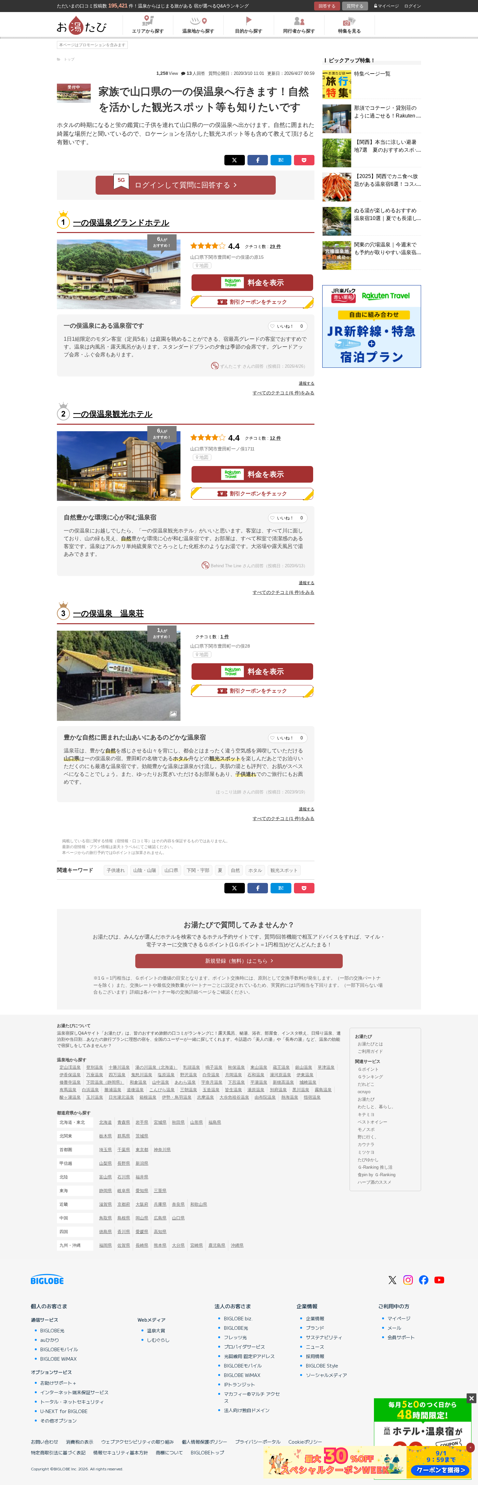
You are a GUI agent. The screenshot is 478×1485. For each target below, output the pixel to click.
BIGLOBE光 (52, 1330)
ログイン (412, 6)
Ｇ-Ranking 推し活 (375, 1167)
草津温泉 (326, 1067)
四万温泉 (117, 1074)
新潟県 (142, 1163)
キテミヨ (366, 1114)
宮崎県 (196, 1245)
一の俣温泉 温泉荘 (108, 613)
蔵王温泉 (281, 1067)
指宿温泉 (312, 1097)
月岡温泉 (233, 1074)
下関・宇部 (198, 870)
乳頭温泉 (191, 1067)
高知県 (160, 1231)
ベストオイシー (372, 1122)
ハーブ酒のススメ (375, 1182)
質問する (355, 6)
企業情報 (307, 1306)
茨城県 (142, 1136)
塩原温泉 (166, 1074)
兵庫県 (160, 1204)
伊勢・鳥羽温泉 (177, 1097)
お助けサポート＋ (58, 1383)
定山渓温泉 (70, 1067)
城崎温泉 (307, 1082)
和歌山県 (198, 1204)
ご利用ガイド (370, 1051)
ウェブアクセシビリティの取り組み (137, 1441)
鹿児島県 (216, 1245)
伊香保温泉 (70, 1074)
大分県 (178, 1245)
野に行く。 (368, 1136)
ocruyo (364, 1091)
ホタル (255, 870)
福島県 (214, 1122)
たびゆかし (368, 1159)
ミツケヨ (366, 1152)
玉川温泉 (94, 1097)
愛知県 (142, 1190)
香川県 (123, 1231)
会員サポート (401, 1337)
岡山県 (142, 1218)
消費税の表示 (79, 1441)
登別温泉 (94, 1067)
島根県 (123, 1218)
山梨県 (105, 1163)
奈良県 (178, 1204)
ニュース (315, 1346)
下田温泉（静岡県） (105, 1082)
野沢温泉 (188, 1074)
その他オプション (58, 1420)
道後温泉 (135, 1089)
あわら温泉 (185, 1082)
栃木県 (105, 1136)
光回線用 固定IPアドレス (249, 1356)
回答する (327, 6)
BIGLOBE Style (322, 1365)
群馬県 (123, 1136)
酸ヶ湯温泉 (70, 1097)
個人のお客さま (49, 1306)
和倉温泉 (138, 1082)
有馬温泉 (68, 1089)
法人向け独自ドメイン (247, 1410)
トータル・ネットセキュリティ (72, 1401)
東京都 (142, 1149)
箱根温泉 (147, 1097)
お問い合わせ (44, 1441)
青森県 (123, 1122)
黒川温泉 (300, 1089)
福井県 (142, 1177)
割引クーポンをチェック (258, 302)
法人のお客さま (233, 1306)
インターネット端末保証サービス (74, 1392)
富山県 (105, 1177)
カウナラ (366, 1144)
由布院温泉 (265, 1097)
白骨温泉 (211, 1074)
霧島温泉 (323, 1089)
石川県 (123, 1177)
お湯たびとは (370, 1043)
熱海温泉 (289, 1097)
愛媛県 (142, 1231)
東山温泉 (258, 1067)
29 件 (275, 246)
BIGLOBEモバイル (59, 1349)
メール (394, 1328)
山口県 (171, 870)
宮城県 (160, 1122)
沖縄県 (237, 1245)
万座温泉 (94, 1074)
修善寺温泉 (70, 1082)
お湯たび (366, 1099)
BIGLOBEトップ (207, 1452)
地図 (203, 265)
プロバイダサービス (244, 1346)
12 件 (275, 438)
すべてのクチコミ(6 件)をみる (283, 392)
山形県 (196, 1122)
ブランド (315, 1328)
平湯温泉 (258, 1082)
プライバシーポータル (258, 1441)
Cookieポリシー (305, 1441)
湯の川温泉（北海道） (156, 1067)
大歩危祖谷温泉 (234, 1097)
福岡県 (105, 1245)
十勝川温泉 (119, 1067)
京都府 (123, 1204)
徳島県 (105, 1231)
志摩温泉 (205, 1097)
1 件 (224, 636)
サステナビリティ (324, 1337)
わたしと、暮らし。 (377, 1106)
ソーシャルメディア (326, 1375)
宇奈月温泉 (211, 1082)
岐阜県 (123, 1190)
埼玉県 (105, 1149)
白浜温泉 (90, 1089)
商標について (169, 1452)
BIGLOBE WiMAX (58, 1358)
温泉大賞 (156, 1330)
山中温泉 (160, 1082)
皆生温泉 (233, 1089)
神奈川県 (162, 1149)
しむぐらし (158, 1340)
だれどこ (366, 1084)
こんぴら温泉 (162, 1089)
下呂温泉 (236, 1082)
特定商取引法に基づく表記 (58, 1452)
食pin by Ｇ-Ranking (376, 1174)
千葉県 (123, 1149)
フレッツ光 (235, 1337)
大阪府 (142, 1204)
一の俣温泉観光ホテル (113, 413)
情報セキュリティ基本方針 (120, 1452)
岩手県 (142, 1122)
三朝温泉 (188, 1089)
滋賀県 (105, 1204)
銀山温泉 (303, 1067)
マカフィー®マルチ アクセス (252, 1397)
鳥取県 (105, 1218)
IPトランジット (239, 1384)
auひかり (49, 1340)
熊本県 (160, 1245)
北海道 (105, 1122)
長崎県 (142, 1245)
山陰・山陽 (144, 870)
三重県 (160, 1190)
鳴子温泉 (214, 1067)
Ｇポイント (368, 1069)
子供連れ (116, 870)
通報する (306, 383)
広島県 (160, 1218)
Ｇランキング (370, 1076)
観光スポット (284, 870)
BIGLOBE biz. (238, 1318)
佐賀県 (123, 1245)
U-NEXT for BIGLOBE (63, 1411)
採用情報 (315, 1356)
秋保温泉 (236, 1067)
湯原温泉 (255, 1089)
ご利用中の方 (393, 1306)
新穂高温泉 (283, 1082)
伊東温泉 (305, 1074)
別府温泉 (278, 1089)
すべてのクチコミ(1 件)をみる (283, 818)
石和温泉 (255, 1074)
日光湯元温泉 (121, 1097)
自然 (235, 870)
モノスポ (366, 1129)
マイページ (388, 6)
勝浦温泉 (112, 1089)
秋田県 (178, 1122)
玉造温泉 (211, 1089)
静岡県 (105, 1190)
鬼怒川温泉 (141, 1074)
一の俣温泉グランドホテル (121, 222)
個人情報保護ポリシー (204, 1441)
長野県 (123, 1163)
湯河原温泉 (280, 1074)
